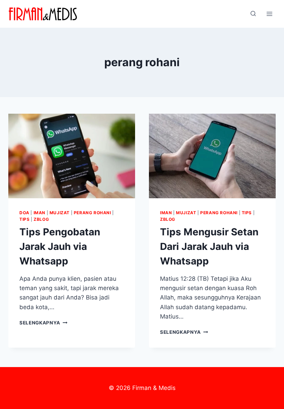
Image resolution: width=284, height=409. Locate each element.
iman (39, 212)
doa (24, 212)
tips (24, 219)
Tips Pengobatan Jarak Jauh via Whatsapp (59, 246)
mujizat (60, 212)
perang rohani (92, 212)
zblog (41, 219)
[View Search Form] (253, 14)
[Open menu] (269, 13)
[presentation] (71, 156)
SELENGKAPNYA (43, 322)
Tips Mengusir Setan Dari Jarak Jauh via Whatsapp (209, 246)
